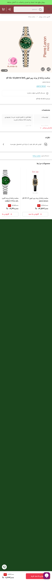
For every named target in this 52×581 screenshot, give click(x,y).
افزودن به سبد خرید (38, 576)
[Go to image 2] (3, 70)
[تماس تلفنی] (4, 567)
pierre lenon (41, 86)
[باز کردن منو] (48, 9)
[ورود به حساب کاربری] (10, 9)
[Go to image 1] (6, 70)
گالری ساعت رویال (44, 17)
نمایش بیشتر (47, 128)
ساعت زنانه (31, 17)
